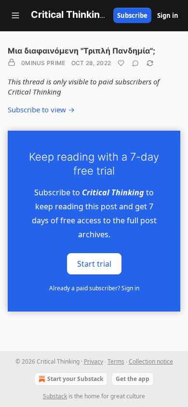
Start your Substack (75, 379)
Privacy (93, 361)
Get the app (132, 379)
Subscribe (132, 15)
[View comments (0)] (135, 63)
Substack (55, 396)
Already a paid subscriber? (94, 288)
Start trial (94, 263)
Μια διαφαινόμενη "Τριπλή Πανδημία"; (81, 50)
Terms (115, 361)
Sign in (167, 15)
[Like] (121, 63)
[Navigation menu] (15, 15)
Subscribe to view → (41, 109)
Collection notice (151, 361)
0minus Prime (43, 63)
